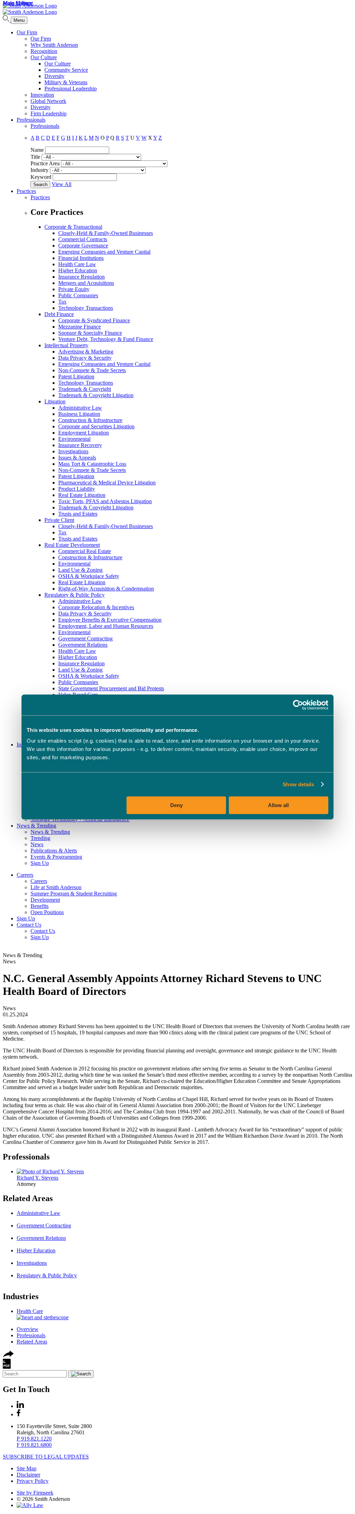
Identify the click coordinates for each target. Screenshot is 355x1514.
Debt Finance (59, 314)
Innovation (42, 95)
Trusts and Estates (77, 514)
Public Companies (78, 295)
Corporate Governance (83, 245)
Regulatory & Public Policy (74, 595)
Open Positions (47, 912)
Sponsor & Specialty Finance (90, 333)
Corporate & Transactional (73, 227)
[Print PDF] (7, 1367)
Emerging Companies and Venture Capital (104, 252)
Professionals (31, 120)
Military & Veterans (65, 82)
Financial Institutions (81, 258)
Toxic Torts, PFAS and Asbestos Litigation (105, 501)
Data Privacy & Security (85, 358)
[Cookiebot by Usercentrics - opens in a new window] (298, 705)
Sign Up (40, 863)
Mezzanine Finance (79, 327)
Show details (298, 784)
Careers (25, 875)
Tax (62, 302)
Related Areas (28, 1198)
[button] (8, 1355)
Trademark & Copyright (84, 389)
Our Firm (27, 32)
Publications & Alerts (54, 851)
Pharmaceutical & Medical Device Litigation (107, 482)
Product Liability (76, 489)
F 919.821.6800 (34, 1445)
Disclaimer (28, 1475)
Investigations (73, 451)
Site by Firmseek (35, 1493)
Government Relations (82, 645)
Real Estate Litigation (81, 495)
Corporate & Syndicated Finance (94, 320)
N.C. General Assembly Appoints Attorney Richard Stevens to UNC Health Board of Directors (162, 984)
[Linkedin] (20, 1406)
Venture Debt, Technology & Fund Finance (105, 339)
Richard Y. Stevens (37, 1178)
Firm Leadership (49, 113)
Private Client (59, 520)
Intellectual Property (66, 345)
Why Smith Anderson (54, 45)
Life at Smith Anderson (56, 887)
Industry (40, 170)
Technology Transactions (85, 308)
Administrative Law (80, 408)
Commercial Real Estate (84, 551)
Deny (176, 805)
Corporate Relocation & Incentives (96, 607)
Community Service (66, 70)
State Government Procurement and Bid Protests (111, 688)
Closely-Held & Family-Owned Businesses (105, 233)
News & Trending (36, 826)
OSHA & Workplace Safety (88, 576)
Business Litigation (79, 414)
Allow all (278, 805)
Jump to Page (17, 3)
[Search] (7, 20)
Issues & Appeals (77, 458)
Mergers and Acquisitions (86, 283)
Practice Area (45, 163)
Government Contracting (85, 638)
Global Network (48, 101)
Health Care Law (77, 264)
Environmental (74, 439)
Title (35, 157)
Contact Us (29, 925)
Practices (26, 191)
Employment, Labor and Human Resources (105, 626)
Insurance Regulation (81, 277)
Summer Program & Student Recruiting (74, 893)
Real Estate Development (72, 545)
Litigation (55, 401)
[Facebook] (18, 1414)
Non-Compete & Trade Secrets (92, 370)
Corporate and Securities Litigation (96, 426)
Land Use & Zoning (80, 570)
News (37, 844)
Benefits (40, 906)
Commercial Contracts (82, 239)
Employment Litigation (83, 433)
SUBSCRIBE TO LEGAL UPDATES (46, 1457)
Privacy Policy (33, 1481)
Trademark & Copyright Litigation (95, 395)
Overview (27, 1329)
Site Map (26, 1468)
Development (45, 900)
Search (40, 184)
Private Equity (73, 289)
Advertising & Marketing (85, 352)
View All (61, 184)
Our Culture (44, 57)
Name (37, 150)
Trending (40, 838)
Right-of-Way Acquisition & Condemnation (106, 589)
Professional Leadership (70, 88)
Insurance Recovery (80, 445)
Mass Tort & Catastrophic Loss (92, 464)
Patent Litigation (76, 376)
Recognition (44, 51)
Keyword (41, 177)
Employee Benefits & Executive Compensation (110, 620)
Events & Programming (56, 857)
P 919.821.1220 (34, 1439)
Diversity (54, 76)
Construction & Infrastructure (90, 420)
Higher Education (77, 270)
